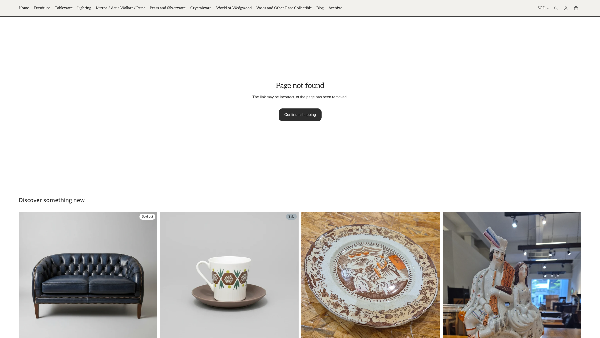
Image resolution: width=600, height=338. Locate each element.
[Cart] (576, 8)
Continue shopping (300, 115)
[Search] (556, 8)
